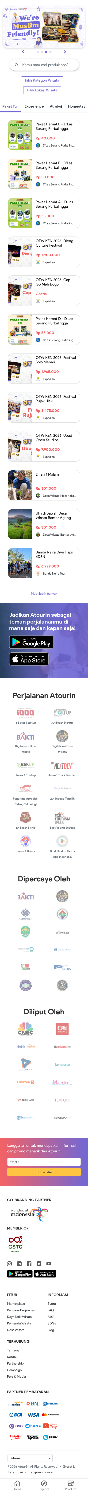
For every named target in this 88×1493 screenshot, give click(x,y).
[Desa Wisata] (62, 931)
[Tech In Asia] (26, 1100)
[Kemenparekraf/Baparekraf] (62, 896)
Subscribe (44, 1172)
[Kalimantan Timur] (26, 931)
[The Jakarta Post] (62, 1046)
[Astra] (62, 967)
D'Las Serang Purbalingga (59, 145)
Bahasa (15, 1458)
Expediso (48, 262)
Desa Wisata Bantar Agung (60, 534)
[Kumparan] (62, 1064)
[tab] (34, 106)
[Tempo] (62, 1100)
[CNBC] (26, 1028)
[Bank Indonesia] (62, 949)
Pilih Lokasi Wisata (42, 90)
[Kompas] (26, 1064)
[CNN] (62, 1028)
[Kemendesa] (62, 913)
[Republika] (62, 1117)
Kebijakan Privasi (41, 1472)
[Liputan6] (26, 1082)
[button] (38, 52)
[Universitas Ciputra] (62, 985)
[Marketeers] (62, 1082)
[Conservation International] (26, 949)
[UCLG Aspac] (26, 967)
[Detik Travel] (26, 1046)
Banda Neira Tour (54, 573)
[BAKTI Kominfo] (26, 896)
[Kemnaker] (26, 913)
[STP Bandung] (26, 985)
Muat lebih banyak (44, 594)
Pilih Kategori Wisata (42, 80)
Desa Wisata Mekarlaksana (60, 495)
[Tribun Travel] (26, 1117)
